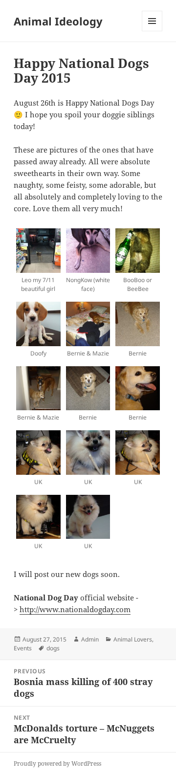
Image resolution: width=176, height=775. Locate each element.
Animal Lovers (132, 639)
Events (23, 648)
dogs (53, 648)
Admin (90, 639)
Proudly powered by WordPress (57, 763)
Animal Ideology (58, 21)
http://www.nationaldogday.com (75, 609)
